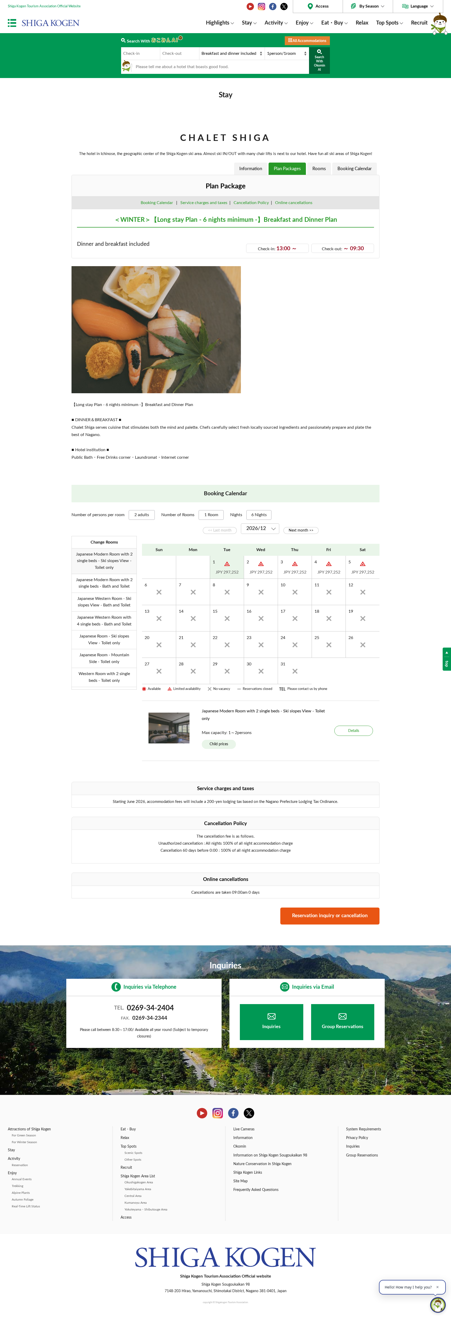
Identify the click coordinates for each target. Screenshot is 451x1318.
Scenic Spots (133, 1152)
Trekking (17, 1186)
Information (250, 168)
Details (353, 731)
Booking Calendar (354, 168)
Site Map (240, 1181)
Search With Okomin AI (319, 63)
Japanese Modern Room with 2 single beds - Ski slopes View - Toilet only (263, 715)
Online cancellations (292, 203)
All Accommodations (309, 41)
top (447, 663)
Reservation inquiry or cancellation (329, 915)
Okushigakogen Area (138, 1182)
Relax (362, 23)
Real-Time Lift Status (26, 1206)
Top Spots (387, 23)
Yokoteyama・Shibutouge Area (145, 1209)
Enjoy (302, 23)
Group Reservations (342, 1026)
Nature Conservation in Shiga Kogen (262, 1164)
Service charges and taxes (203, 203)
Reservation (20, 1165)
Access (322, 6)
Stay (247, 23)
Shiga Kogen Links (247, 1172)
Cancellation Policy (251, 203)
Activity (274, 23)
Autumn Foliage (22, 1199)
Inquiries (271, 1026)
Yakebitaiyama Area (137, 1189)
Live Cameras (243, 1129)
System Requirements (363, 1129)
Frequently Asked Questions (255, 1190)
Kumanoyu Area (135, 1202)
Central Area (132, 1195)
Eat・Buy (332, 23)
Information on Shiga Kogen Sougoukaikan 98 (270, 1155)
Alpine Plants (21, 1192)
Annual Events (22, 1179)
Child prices (219, 744)
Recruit (419, 23)
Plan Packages (287, 168)
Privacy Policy (357, 1138)
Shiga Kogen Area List (138, 1176)
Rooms (319, 168)
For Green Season (24, 1135)
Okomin (239, 1146)
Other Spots (132, 1159)
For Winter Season (24, 1142)
